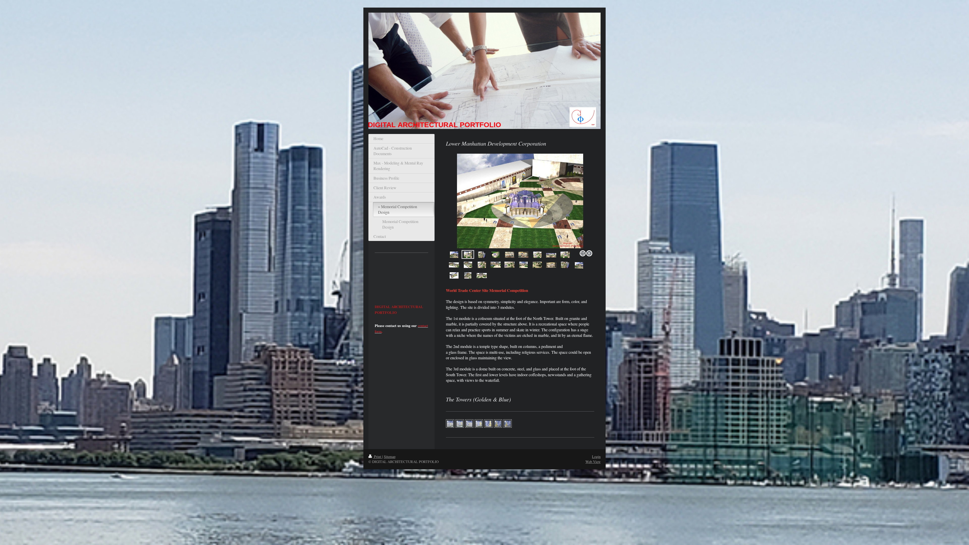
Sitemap (389, 456)
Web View (593, 461)
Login (596, 456)
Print (377, 456)
